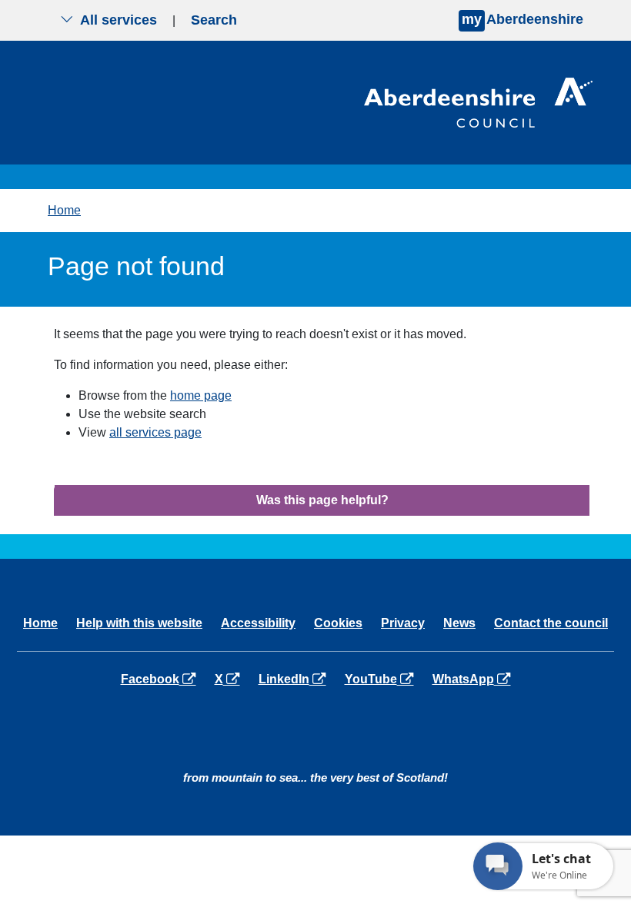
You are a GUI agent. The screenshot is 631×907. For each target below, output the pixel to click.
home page (201, 395)
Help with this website (139, 623)
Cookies (338, 623)
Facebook (161, 679)
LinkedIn (295, 679)
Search (214, 20)
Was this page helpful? (322, 500)
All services (118, 20)
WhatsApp (474, 679)
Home (64, 210)
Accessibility (258, 623)
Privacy (403, 623)
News (459, 623)
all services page (155, 432)
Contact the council (551, 623)
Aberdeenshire (522, 19)
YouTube (382, 679)
